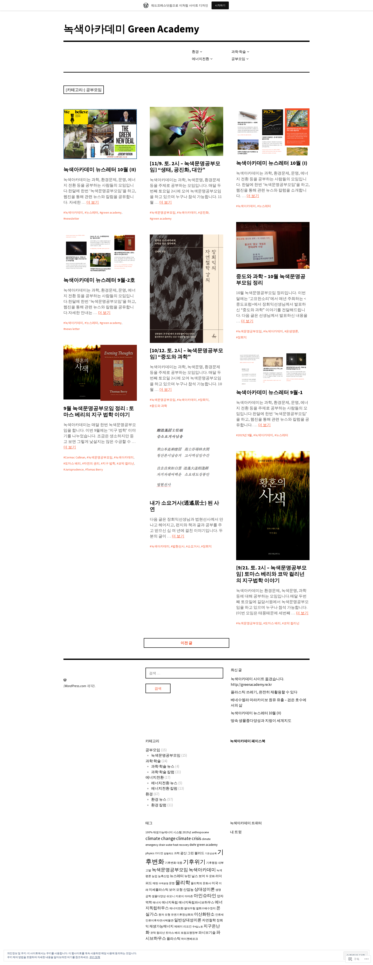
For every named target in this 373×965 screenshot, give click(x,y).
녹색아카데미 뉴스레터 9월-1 (269, 392)
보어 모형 (176, 889)
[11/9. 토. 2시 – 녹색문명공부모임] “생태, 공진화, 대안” (185, 166)
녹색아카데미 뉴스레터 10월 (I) (271, 163)
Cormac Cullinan (75, 457)
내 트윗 (236, 832)
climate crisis (188, 838)
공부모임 (238, 59)
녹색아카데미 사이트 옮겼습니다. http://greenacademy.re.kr (257, 682)
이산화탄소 (204, 914)
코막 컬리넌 (126, 463)
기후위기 (194, 861)
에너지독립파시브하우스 (196, 902)
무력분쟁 (163, 883)
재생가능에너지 (161, 926)
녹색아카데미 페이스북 (247, 741)
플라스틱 (173, 938)
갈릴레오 (168, 853)
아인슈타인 (205, 895)
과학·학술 (238, 51)
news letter (72, 329)
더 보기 (92, 202)
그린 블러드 (195, 853)
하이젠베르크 (189, 939)
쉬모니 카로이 (175, 896)
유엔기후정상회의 (182, 914)
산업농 (188, 889)
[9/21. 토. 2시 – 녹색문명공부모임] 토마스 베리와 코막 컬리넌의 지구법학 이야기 (271, 573)
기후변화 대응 (173, 863)
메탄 (155, 883)
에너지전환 (200, 59)
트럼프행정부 (189, 933)
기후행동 (211, 863)
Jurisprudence (74, 469)
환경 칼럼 (158, 805)
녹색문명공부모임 (163, 212)
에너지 (157, 902)
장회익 (242, 337)
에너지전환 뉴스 (164, 783)
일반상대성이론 (187, 920)
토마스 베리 (73, 463)
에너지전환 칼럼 (164, 788)
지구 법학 (109, 463)
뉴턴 (187, 876)
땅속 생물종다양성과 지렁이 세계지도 (261, 720)
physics (149, 853)
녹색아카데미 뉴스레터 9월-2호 (99, 280)
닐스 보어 (198, 876)
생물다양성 (159, 896)
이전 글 (186, 642)
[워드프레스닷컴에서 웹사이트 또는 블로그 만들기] (64, 680)
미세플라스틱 (158, 889)
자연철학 (209, 920)
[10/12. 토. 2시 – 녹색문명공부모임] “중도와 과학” (186, 353)
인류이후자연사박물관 (159, 920)
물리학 (182, 882)
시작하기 (220, 5)
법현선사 (178, 546)
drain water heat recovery (174, 845)
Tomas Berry (95, 469)
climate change (160, 838)
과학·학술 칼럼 (162, 772)
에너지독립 (170, 902)
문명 (172, 883)
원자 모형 (164, 914)
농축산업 (163, 876)
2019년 (186, 832)
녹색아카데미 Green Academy (131, 28)
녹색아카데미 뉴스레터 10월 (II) (99, 169)
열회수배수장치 (206, 908)
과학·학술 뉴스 (162, 766)
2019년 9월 (245, 435)
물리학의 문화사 (201, 883)
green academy (111, 212)
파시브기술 (207, 932)
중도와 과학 (159, 406)
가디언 (159, 853)
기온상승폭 (211, 853)
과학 (177, 853)
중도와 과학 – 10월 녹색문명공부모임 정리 (270, 279)
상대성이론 (204, 889)
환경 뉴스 (158, 799)
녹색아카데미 (74, 212)
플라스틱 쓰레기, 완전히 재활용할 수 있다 (264, 692)
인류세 (219, 914)
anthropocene (200, 832)
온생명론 (292, 331)
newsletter (72, 218)
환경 (195, 51)
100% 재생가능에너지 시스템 (163, 832)
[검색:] (184, 673)
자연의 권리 (92, 463)
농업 (154, 876)
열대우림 (189, 908)
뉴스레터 (92, 212)
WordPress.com (75, 686)
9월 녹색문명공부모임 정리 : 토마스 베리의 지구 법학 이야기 (98, 411)
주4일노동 (197, 926)
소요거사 (194, 546)
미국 (215, 883)
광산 (183, 853)
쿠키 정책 (94, 957)
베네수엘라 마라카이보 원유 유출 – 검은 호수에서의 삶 (268, 702)
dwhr (193, 845)
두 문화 (210, 876)
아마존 (189, 896)
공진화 (204, 212)
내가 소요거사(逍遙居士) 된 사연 (184, 505)
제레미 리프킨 (183, 926)
